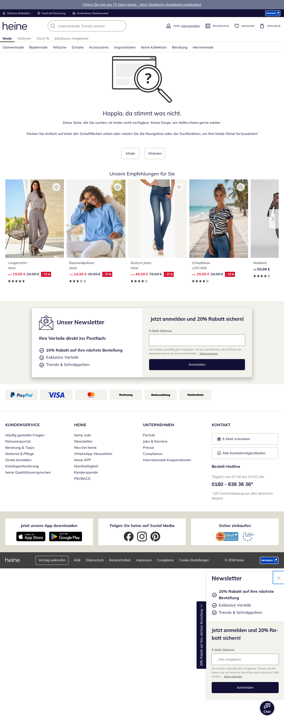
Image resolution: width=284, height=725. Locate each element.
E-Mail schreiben (233, 440)
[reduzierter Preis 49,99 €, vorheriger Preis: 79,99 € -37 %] (157, 218)
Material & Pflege (19, 453)
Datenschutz (95, 560)
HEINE (80, 424)
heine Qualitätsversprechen (28, 472)
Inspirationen (125, 47)
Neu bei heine (85, 447)
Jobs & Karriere (155, 441)
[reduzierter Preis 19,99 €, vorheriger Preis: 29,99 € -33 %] (34, 218)
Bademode (38, 47)
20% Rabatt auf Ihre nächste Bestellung (201, 637)
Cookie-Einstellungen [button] (194, 560)
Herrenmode (203, 47)
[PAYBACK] (272, 13)
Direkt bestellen (18, 460)
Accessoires (99, 47)
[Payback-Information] (269, 560)
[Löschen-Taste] (121, 26)
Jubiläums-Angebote (71, 38)
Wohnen (24, 38)
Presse (148, 447)
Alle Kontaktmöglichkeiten (244, 453)
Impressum (144, 560)
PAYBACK (82, 478)
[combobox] (97, 26)
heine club (82, 435)
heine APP (82, 460)
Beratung (179, 47)
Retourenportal (18, 441)
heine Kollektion (154, 47)
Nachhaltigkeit (86, 466)
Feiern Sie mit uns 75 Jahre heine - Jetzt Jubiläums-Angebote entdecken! (142, 4)
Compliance (152, 453)
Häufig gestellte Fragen (24, 435)
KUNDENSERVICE (22, 424)
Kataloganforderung (22, 466)
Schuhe (78, 47)
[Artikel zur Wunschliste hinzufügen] (56, 187)
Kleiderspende (86, 472)
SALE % (42, 38)
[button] (274, 219)
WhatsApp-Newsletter (93, 453)
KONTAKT (221, 424)
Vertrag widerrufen (52, 560)
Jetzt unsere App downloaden (49, 525)
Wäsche (59, 47)
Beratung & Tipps (19, 447)
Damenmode (13, 47)
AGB (77, 560)
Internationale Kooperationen (167, 460)
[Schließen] (279, 577)
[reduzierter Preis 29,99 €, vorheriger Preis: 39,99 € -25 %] (218, 218)
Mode (7, 38)
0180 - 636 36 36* (232, 484)
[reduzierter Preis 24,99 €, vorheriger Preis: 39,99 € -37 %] (96, 218)
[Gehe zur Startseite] (15, 26)
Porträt (149, 435)
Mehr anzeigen (233, 676)
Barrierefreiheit (120, 560)
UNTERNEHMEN (158, 424)
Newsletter (83, 441)
